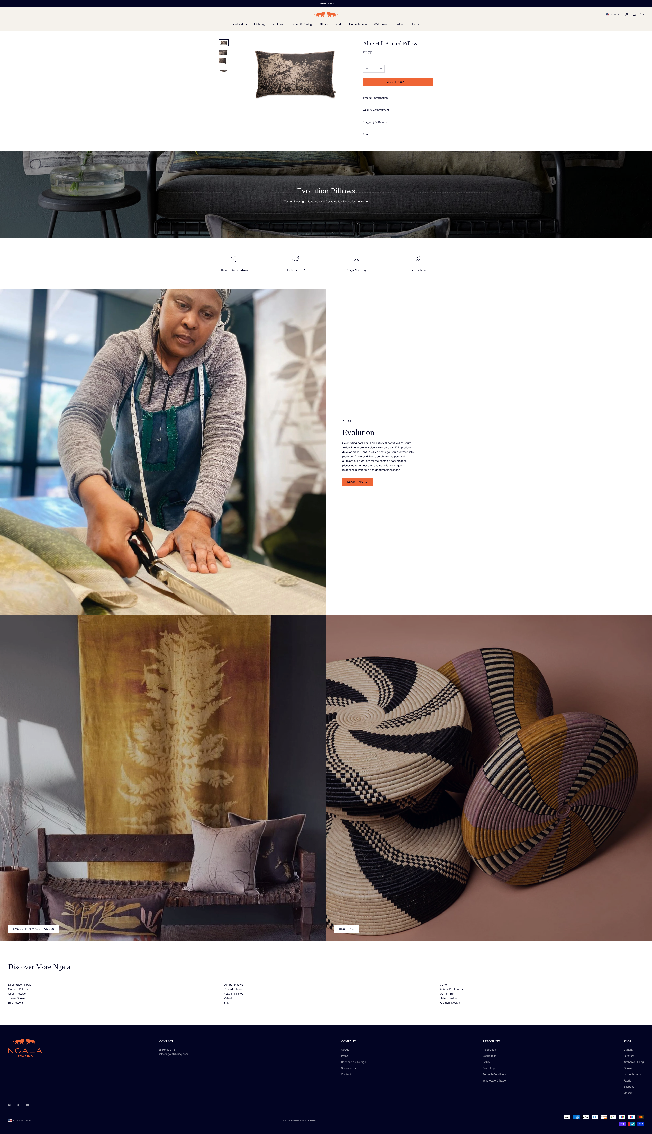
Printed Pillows (233, 989)
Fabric (338, 24)
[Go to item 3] (224, 61)
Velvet (228, 998)
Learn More (357, 481)
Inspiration (489, 1049)
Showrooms (348, 1068)
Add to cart (398, 81)
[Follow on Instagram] (10, 1105)
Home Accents (358, 24)
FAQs (486, 1062)
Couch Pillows (17, 993)
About (415, 24)
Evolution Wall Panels (34, 929)
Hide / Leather (449, 998)
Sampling (489, 1068)
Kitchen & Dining (300, 24)
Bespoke (346, 929)
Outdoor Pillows (18, 989)
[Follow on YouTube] (27, 1105)
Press (344, 1056)
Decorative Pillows (19, 984)
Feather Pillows (233, 993)
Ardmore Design (450, 1002)
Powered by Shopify (308, 1120)
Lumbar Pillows (233, 984)
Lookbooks (489, 1056)
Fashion (399, 24)
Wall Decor (381, 24)
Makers (627, 1093)
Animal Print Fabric (452, 989)
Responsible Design (353, 1062)
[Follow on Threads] (18, 1105)
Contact (346, 1074)
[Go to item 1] (224, 42)
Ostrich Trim (447, 993)
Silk (226, 1002)
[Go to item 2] (224, 52)
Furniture (277, 24)
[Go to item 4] (224, 70)
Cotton (444, 984)
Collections (240, 24)
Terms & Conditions (495, 1074)
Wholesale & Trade (494, 1080)
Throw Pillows (16, 998)
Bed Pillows (15, 1002)
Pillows (323, 24)
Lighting (259, 24)
